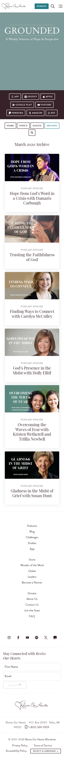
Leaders (32, 576)
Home (10, 125)
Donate (41, 6)
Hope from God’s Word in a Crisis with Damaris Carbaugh (32, 198)
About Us (32, 599)
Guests (37, 125)
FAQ (32, 616)
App (16, 96)
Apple (49, 96)
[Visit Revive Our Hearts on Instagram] (9, 637)
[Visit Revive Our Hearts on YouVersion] (55, 637)
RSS (53, 113)
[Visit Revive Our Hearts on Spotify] (36, 637)
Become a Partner (32, 582)
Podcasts (32, 526)
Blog (32, 531)
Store (32, 559)
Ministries (40, 739)
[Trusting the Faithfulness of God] (32, 229)
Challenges (32, 537)
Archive (52, 125)
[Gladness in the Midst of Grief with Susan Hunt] (32, 465)
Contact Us (32, 604)
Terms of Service (43, 745)
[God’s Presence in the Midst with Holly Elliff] (32, 342)
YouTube (46, 104)
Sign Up (13, 685)
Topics (23, 125)
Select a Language (44, 751)
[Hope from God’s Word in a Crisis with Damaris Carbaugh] (32, 167)
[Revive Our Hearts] (14, 6)
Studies (32, 543)
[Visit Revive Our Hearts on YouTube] (27, 637)
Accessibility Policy (16, 751)
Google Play (24, 104)
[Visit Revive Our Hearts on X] (45, 637)
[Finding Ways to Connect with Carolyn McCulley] (32, 285)
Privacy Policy (19, 745)
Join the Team (32, 610)
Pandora (17, 113)
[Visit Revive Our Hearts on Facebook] (18, 637)
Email (8, 676)
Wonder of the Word (32, 565)
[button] (59, 6)
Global (32, 571)
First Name (11, 667)
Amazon (37, 113)
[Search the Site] (52, 6)
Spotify (32, 96)
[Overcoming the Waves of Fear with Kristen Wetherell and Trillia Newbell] (32, 398)
